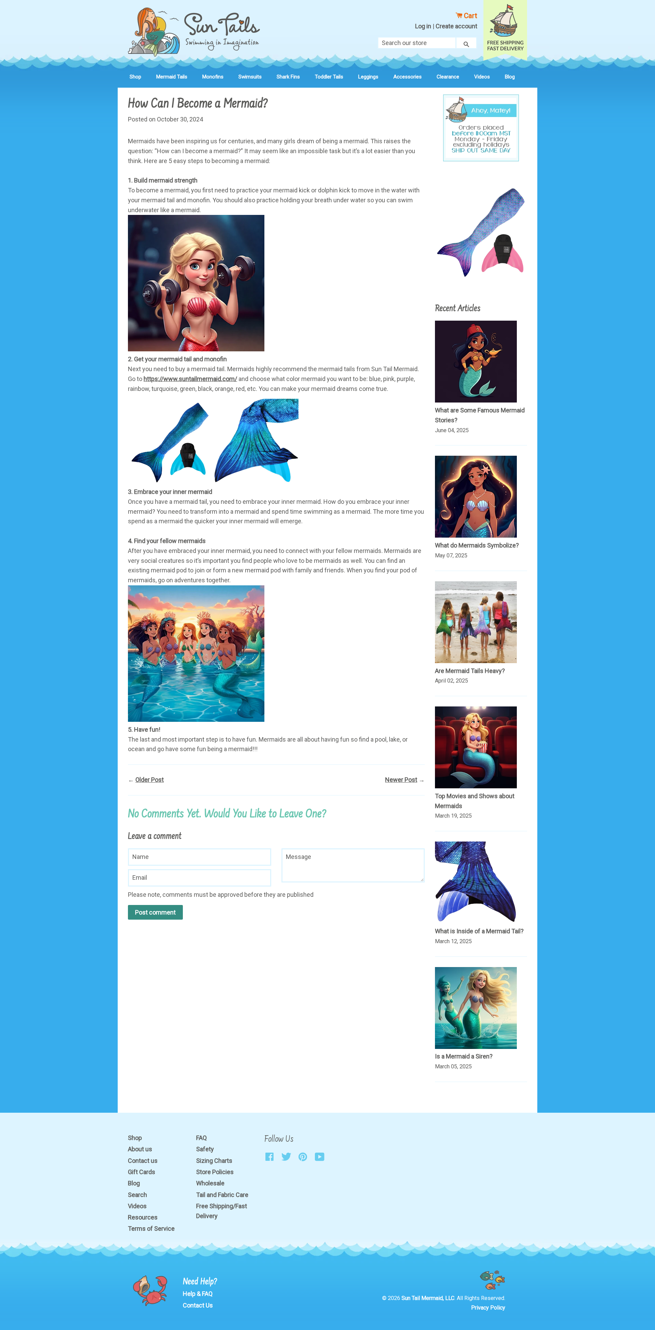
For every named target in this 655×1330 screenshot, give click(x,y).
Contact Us (198, 1305)
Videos (482, 77)
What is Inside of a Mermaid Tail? (479, 931)
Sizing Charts (214, 1160)
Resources (143, 1217)
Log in (423, 26)
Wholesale (210, 1183)
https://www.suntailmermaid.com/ (190, 378)
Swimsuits (250, 77)
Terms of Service (151, 1228)
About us (140, 1149)
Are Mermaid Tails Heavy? (470, 670)
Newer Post (401, 779)
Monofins (212, 77)
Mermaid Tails (171, 77)
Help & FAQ (198, 1293)
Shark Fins (288, 77)
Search (137, 1194)
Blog (510, 77)
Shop (135, 77)
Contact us (143, 1160)
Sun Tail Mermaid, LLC (428, 1298)
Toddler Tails (329, 77)
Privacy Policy (488, 1307)
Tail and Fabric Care (222, 1194)
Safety (205, 1149)
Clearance (448, 77)
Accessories (407, 77)
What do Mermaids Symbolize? (477, 545)
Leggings (368, 77)
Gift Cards (141, 1171)
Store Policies (215, 1171)
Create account (456, 26)
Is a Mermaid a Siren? (464, 1056)
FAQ (201, 1137)
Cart (469, 16)
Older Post (149, 779)
